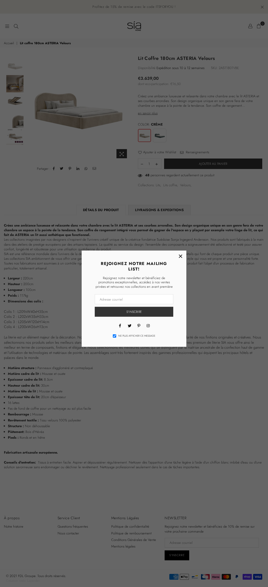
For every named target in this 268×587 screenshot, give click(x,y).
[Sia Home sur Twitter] (129, 325)
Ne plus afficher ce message (136, 336)
